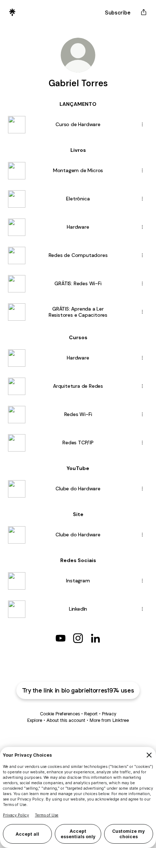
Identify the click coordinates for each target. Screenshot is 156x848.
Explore (34, 720)
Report (91, 714)
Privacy (109, 714)
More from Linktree (109, 720)
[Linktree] (12, 12)
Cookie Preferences (60, 714)
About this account (65, 720)
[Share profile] (143, 12)
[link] (60, 638)
